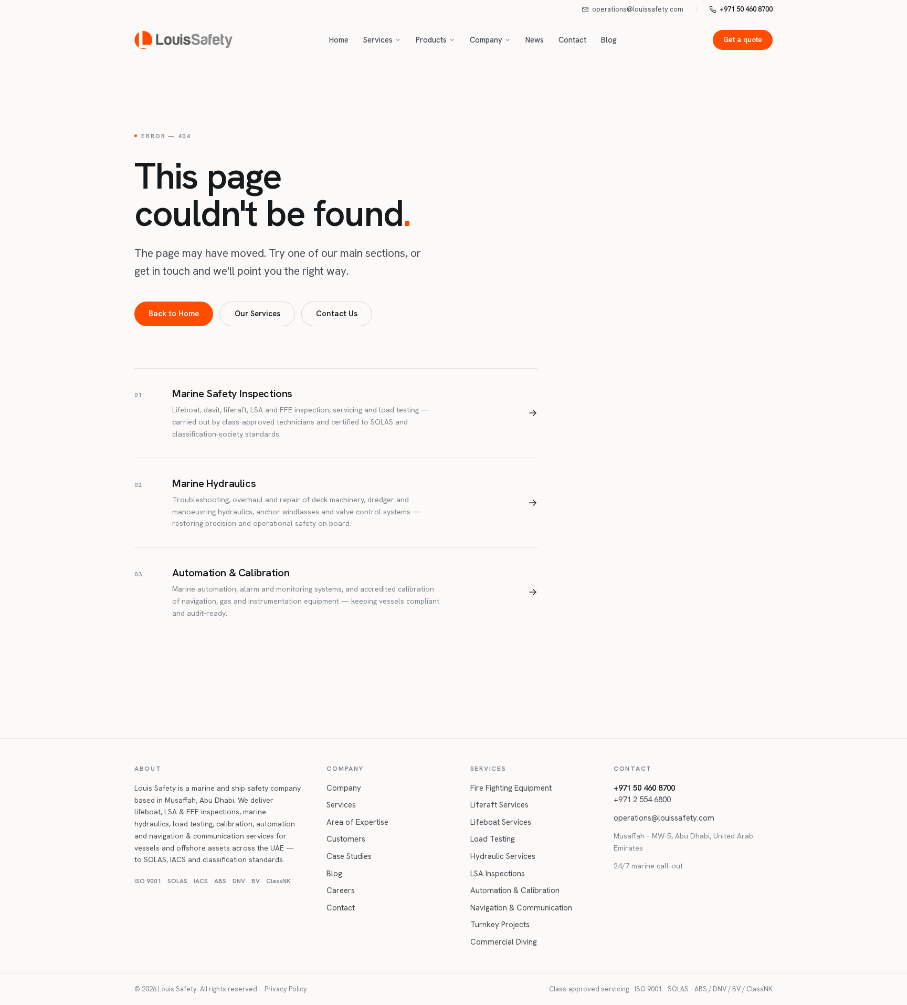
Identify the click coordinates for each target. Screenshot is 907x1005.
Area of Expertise (357, 822)
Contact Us (336, 313)
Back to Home (174, 313)
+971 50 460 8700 (746, 9)
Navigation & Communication (521, 908)
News (534, 40)
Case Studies (349, 856)
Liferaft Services (499, 805)
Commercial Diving (503, 942)
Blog (609, 40)
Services (378, 40)
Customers (345, 839)
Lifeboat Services (500, 822)
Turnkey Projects (500, 924)
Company (486, 40)
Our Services (257, 313)
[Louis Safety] (183, 40)
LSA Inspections (497, 873)
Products (431, 40)
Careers (340, 890)
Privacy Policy (286, 989)
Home (339, 40)
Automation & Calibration (515, 890)
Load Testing (492, 839)
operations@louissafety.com (637, 9)
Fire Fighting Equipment (511, 788)
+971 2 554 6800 (642, 799)
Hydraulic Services (502, 856)
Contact (572, 40)
